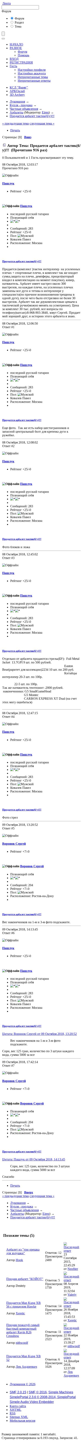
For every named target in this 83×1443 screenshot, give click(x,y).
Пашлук (8, 183)
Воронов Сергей (14, 843)
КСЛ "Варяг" (19, 87)
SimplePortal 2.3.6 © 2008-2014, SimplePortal (43, 1397)
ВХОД (14, 59)
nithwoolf (22, 1342)
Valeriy (72, 1294)
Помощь (23, 55)
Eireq (45, 112)
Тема (17, 26)
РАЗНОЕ (16, 48)
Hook (19, 1260)
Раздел (19, 22)
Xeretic (20, 1313)
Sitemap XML (19, 1417)
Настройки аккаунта (32, 73)
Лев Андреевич (26, 1366)
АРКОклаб (17, 91)
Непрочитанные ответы (34, 80)
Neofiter (72, 1269)
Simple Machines (60, 1392)
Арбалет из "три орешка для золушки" (22, 1251)
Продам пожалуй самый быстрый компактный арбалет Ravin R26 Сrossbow (22, 1330)
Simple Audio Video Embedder (32, 1402)
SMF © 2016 (38, 1392)
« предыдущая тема (15, 123)
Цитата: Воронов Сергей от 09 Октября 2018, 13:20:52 (39, 1034)
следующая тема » (42, 123)
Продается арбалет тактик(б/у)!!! (21, 261)
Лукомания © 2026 (22, 1384)
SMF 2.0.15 (18, 1392)
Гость (13, 66)
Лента (6, 3)
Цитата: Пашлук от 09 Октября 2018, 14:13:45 (33, 1159)
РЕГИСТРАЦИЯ (21, 62)
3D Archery (17, 94)
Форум (19, 18)
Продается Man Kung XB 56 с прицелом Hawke (23, 1304)
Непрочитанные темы (33, 77)
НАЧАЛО (16, 44)
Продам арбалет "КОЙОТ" (24, 1279)
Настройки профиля (32, 69)
